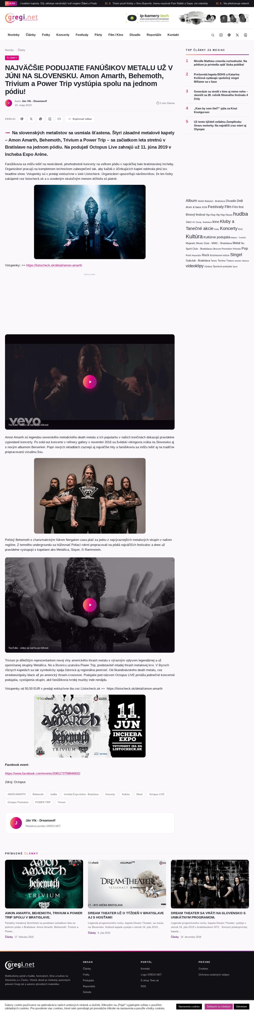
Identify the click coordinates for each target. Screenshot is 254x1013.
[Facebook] (229, 34)
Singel (236, 254)
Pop (245, 249)
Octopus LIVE (157, 794)
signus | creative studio (236, 1007)
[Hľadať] (212, 34)
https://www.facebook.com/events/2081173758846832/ (42, 773)
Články (31, 34)
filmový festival (195, 214)
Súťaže (87, 992)
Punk (188, 255)
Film (228, 207)
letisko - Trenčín (238, 237)
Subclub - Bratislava (198, 260)
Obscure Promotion (222, 249)
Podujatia (88, 980)
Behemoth (38, 794)
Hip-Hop (211, 214)
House (229, 214)
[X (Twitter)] (237, 34)
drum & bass (193, 207)
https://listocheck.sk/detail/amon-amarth (54, 265)
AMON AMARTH (17, 794)
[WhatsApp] (40, 119)
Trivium (62, 802)
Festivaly (82, 34)
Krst (240, 229)
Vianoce (245, 261)
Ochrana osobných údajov (214, 974)
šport (235, 267)
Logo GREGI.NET (151, 974)
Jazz (189, 222)
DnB (240, 201)
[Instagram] (220, 34)
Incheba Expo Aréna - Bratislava (81, 794)
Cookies (203, 968)
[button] (90, 382)
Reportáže (154, 34)
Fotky (46, 34)
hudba (53, 794)
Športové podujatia (222, 266)
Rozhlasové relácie (219, 255)
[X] (31, 119)
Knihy (216, 229)
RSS (143, 986)
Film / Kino (115, 34)
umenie (237, 261)
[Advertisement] (90, 303)
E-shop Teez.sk (150, 980)
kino (216, 222)
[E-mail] (59, 119)
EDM (204, 207)
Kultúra (126, 794)
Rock (205, 255)
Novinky (14, 34)
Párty (98, 34)
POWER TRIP (43, 802)
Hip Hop (220, 214)
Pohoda (237, 249)
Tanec (214, 260)
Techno (222, 260)
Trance (230, 260)
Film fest (237, 207)
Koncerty (62, 34)
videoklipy (195, 266)
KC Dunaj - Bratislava (202, 222)
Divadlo (135, 34)
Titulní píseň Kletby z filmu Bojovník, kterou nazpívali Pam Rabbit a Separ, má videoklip (127, 3)
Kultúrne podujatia (216, 237)
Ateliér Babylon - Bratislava (211, 201)
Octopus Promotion (18, 802)
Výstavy (208, 266)
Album (191, 200)
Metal (139, 794)
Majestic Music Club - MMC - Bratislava (209, 243)
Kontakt (173, 34)
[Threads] (245, 34)
